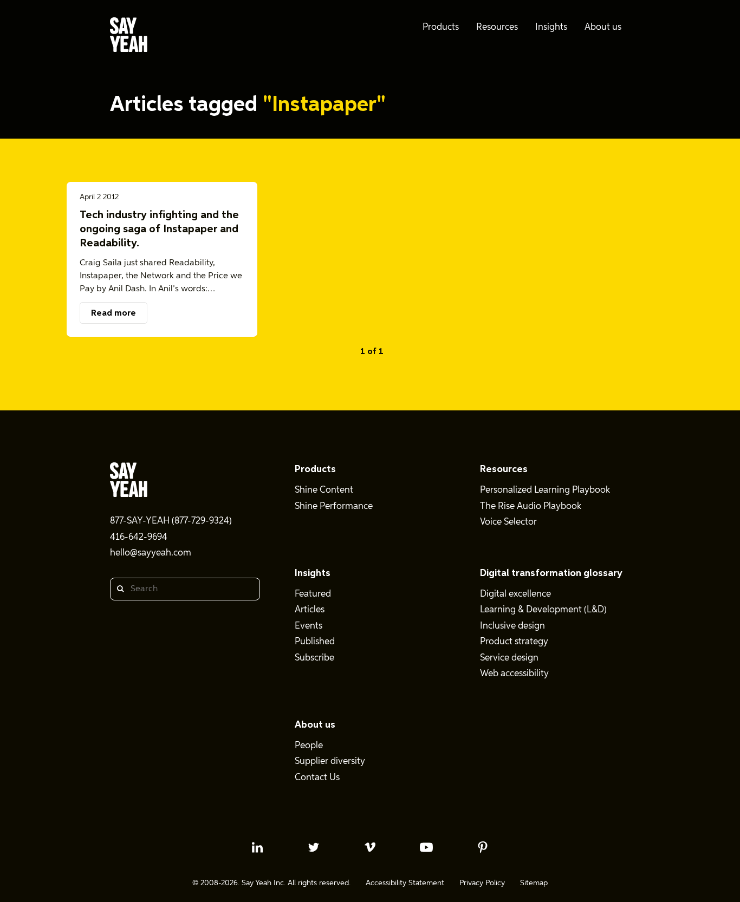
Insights (312, 573)
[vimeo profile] (370, 847)
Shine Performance (334, 506)
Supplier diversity (330, 761)
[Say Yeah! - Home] (128, 36)
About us (315, 725)
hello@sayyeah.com (150, 553)
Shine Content (324, 490)
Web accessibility (514, 673)
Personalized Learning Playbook (545, 490)
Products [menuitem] (441, 27)
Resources (504, 469)
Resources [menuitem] (497, 27)
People (309, 745)
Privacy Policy (482, 883)
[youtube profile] (426, 847)
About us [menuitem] (603, 27)
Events (308, 626)
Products (315, 469)
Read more (113, 313)
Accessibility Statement (405, 883)
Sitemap (534, 883)
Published (315, 641)
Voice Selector (508, 522)
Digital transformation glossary (551, 573)
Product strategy (514, 641)
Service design (509, 658)
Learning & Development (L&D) (543, 610)
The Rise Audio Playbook (530, 506)
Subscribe (314, 658)
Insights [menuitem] (551, 27)
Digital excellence (515, 594)
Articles (309, 610)
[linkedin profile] (257, 847)
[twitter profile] (313, 847)
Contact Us (317, 777)
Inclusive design (512, 626)
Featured (313, 594)
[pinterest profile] (482, 847)
